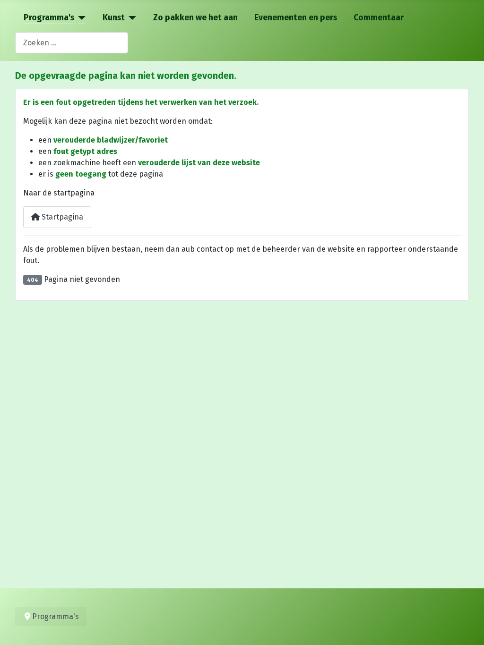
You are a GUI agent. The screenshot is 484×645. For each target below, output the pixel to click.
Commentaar (379, 18)
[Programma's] (80, 18)
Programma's (49, 18)
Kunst (114, 18)
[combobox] (71, 42)
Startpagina (61, 216)
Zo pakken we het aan (195, 18)
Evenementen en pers (295, 18)
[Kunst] (131, 18)
